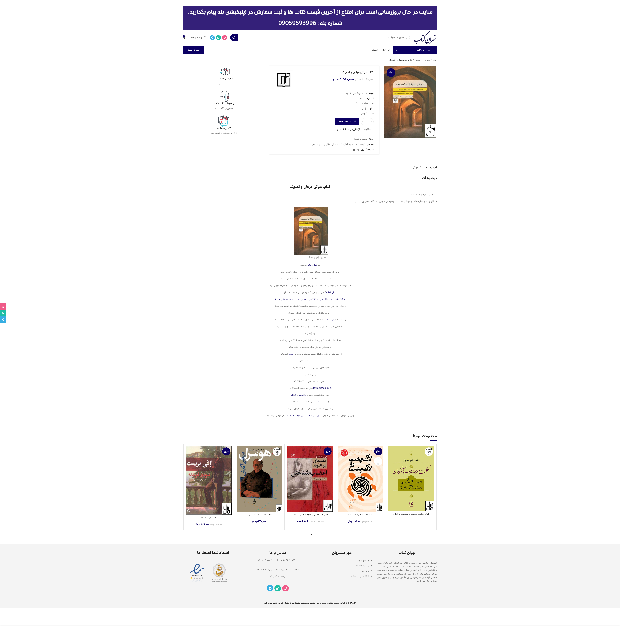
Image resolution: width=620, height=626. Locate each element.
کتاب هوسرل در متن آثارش (259, 515)
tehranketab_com (322, 388)
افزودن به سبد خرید (347, 121)
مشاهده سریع (391, 458)
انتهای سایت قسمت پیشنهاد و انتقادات (304, 415)
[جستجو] (234, 37)
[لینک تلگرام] (212, 37)
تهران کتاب (360, 144)
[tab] (431, 166)
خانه (434, 60)
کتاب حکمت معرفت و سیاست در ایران (411, 514)
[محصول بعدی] (184, 60)
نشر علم (312, 144)
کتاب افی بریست (208, 517)
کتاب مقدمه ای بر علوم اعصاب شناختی (310, 514)
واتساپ (302, 395)
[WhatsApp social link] (218, 37)
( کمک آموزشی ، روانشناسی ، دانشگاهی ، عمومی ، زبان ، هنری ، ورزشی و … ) (310, 299)
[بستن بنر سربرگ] (4, 3)
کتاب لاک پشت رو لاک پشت (360, 515)
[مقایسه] (391, 451)
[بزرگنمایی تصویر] (430, 132)
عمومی (426, 60)
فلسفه (418, 60)
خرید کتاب (348, 144)
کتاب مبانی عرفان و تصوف (329, 144)
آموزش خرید (193, 50)
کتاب (291, 354)
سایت (318, 402)
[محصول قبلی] (191, 60)
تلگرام (293, 395)
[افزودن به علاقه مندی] (391, 466)
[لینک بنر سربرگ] (315, 3)
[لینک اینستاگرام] (224, 37)
